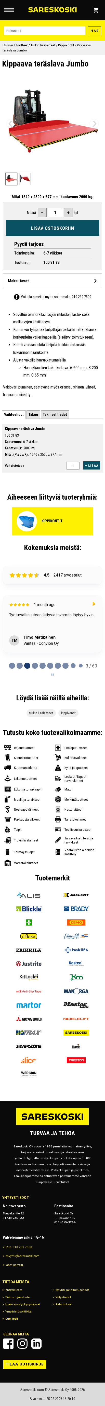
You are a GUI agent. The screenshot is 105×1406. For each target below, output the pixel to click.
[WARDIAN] (28, 1074)
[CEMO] (76, 922)
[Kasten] (76, 964)
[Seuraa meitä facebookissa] (8, 1343)
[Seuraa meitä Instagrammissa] (22, 1343)
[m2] (28, 991)
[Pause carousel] (52, 674)
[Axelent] (76, 895)
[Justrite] (28, 964)
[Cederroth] (28, 922)
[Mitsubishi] (28, 1019)
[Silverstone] (28, 1046)
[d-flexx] (28, 936)
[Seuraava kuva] (94, 123)
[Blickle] (28, 909)
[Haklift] (76, 950)
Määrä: (32, 213)
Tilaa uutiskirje (25, 1364)
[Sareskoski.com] (52, 1125)
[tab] (14, 414)
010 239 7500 (81, 297)
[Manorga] (76, 991)
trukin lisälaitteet (41, 713)
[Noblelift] (76, 1019)
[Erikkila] (28, 950)
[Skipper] (76, 1046)
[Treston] (76, 1060)
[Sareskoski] (76, 1032)
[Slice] (28, 1060)
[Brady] (76, 909)
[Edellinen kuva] (10, 123)
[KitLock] (28, 977)
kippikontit (68, 713)
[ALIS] (28, 895)
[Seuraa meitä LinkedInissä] (36, 1343)
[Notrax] (28, 1032)
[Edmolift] (76, 936)
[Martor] (28, 1005)
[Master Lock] (76, 1005)
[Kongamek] (76, 977)
